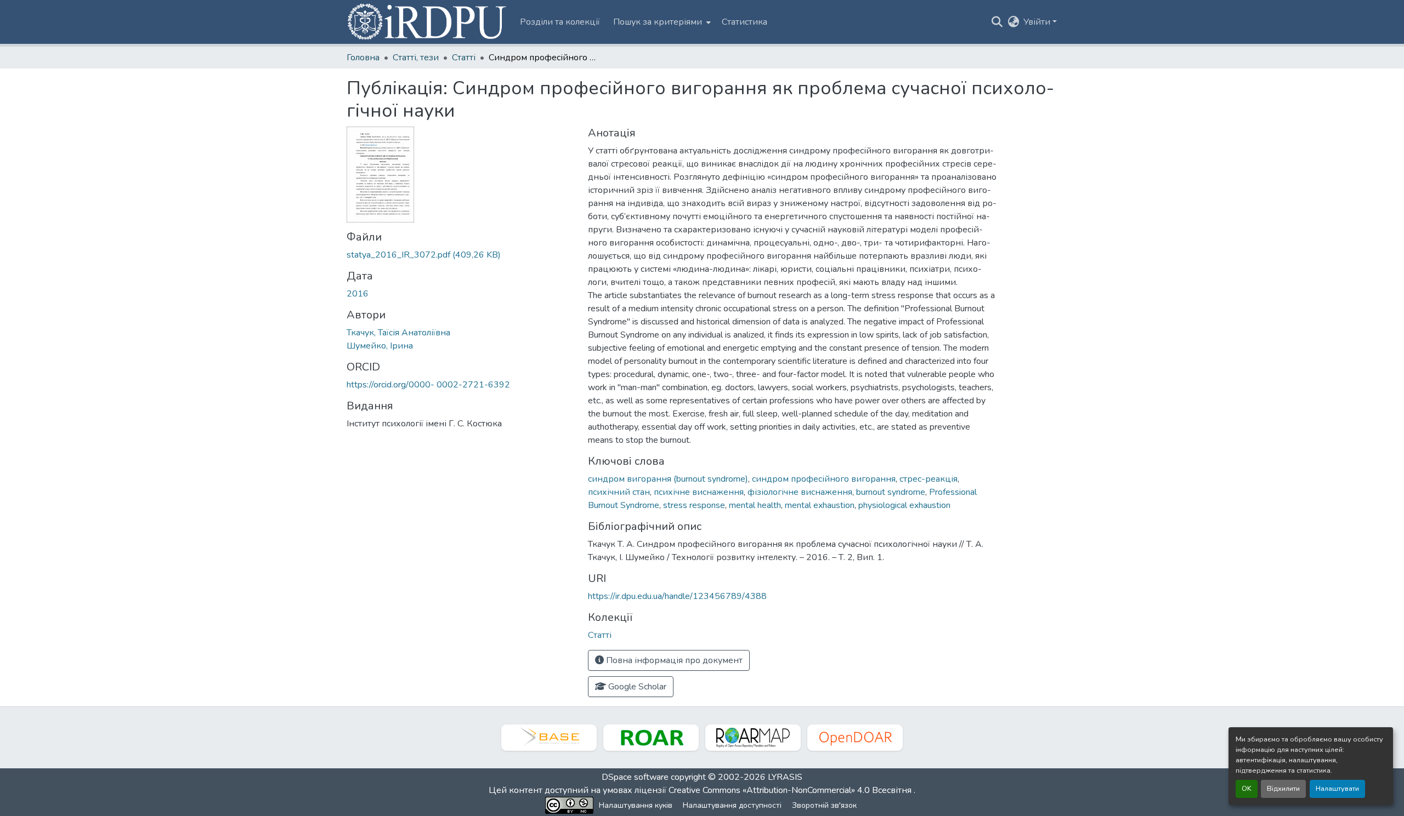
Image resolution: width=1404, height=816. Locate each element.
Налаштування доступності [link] (732, 805)
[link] (461, 254)
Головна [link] (363, 58)
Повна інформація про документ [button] (673, 660)
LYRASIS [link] (785, 777)
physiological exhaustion (904, 505)
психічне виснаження (699, 492)
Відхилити (1283, 789)
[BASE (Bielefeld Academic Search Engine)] (549, 737)
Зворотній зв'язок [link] (824, 805)
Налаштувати (1337, 789)
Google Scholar (636, 687)
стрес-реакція (928, 479)
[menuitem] (661, 22)
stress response (694, 505)
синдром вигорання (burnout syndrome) (668, 479)
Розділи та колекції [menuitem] (560, 22)
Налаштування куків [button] (635, 805)
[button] (428, 22)
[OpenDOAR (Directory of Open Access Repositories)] (855, 737)
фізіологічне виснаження (800, 492)
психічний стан (619, 492)
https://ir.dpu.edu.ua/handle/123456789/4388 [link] (677, 596)
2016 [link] (358, 294)
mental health (755, 505)
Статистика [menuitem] (744, 22)
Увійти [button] (1037, 22)
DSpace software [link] (635, 777)
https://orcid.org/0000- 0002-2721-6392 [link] (428, 385)
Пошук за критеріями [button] (657, 22)
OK (1247, 789)
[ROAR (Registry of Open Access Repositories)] (651, 737)
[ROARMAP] (753, 737)
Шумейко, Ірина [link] (380, 346)
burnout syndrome (890, 492)
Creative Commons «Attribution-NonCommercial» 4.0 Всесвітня (791, 790)
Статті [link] (463, 58)
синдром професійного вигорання (824, 479)
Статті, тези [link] (416, 58)
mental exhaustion (819, 505)
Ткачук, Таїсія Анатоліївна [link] (398, 333)
